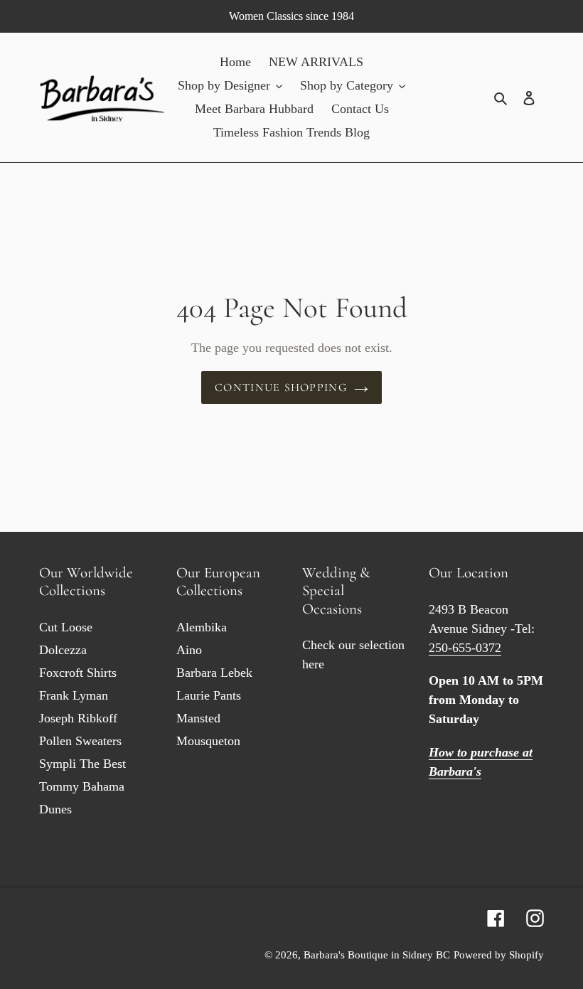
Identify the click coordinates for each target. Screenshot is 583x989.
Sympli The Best (82, 764)
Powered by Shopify (499, 955)
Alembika (201, 627)
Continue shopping (281, 387)
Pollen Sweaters (80, 741)
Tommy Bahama (81, 786)
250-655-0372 (465, 648)
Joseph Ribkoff (78, 718)
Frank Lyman (73, 695)
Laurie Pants (208, 695)
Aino (189, 650)
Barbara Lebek (214, 672)
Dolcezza (63, 650)
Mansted (198, 718)
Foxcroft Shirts (78, 672)
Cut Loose (65, 627)
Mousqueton (208, 741)
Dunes (55, 809)
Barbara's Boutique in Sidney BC (377, 955)
